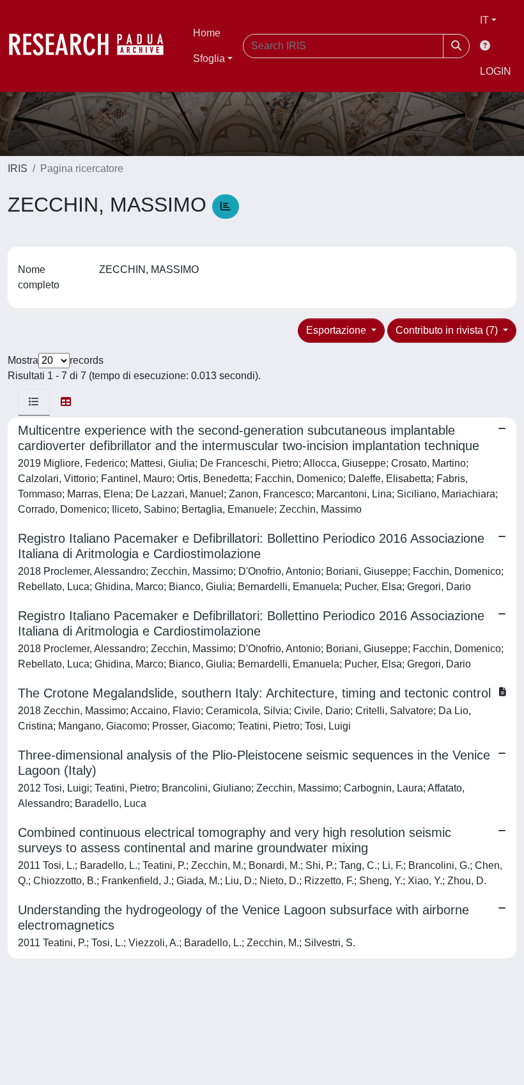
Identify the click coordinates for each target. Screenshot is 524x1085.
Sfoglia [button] (209, 58)
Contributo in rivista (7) (448, 330)
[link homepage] (93, 46)
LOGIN (495, 71)
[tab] (34, 402)
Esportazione (337, 330)
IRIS (17, 168)
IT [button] (484, 20)
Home (206, 32)
